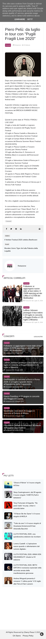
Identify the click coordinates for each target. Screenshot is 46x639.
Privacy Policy (28, 636)
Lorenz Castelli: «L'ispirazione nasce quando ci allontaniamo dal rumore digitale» (26, 546)
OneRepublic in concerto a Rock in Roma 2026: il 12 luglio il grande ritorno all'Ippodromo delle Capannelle (22, 381)
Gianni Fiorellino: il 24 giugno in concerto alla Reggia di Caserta (21, 397)
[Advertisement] (20, 453)
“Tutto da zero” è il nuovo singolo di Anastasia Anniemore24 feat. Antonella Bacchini (27, 526)
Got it (30, 19)
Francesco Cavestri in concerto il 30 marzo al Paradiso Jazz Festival (22, 426)
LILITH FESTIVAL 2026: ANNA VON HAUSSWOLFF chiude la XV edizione (27, 557)
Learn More (19, 19)
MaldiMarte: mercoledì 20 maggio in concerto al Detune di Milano (19, 412)
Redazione (22, 266)
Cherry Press (29, 632)
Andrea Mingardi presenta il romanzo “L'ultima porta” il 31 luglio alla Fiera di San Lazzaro (27, 581)
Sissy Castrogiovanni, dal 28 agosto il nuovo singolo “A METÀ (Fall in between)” (27, 495)
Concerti (8, 45)
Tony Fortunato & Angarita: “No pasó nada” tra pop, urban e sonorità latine (25, 505)
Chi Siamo (17, 636)
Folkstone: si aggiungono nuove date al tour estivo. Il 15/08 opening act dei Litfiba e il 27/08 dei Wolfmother (23, 348)
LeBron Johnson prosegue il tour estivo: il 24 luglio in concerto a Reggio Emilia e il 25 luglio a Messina (33, 315)
